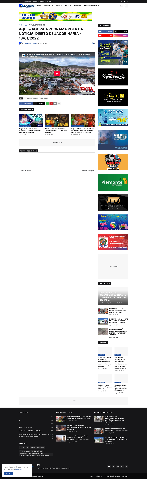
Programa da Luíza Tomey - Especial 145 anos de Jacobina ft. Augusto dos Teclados (30, 130)
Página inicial (23, 25)
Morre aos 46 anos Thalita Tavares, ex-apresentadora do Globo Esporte (121, 387)
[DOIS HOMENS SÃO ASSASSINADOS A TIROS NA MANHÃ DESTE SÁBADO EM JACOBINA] (99, 419)
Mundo (77, 6)
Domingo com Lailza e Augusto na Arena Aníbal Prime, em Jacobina (79, 417)
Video (41, 98)
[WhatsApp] (47, 103)
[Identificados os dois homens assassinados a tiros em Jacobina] (103, 311)
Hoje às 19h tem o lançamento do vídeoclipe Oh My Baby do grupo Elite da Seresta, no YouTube (82, 130)
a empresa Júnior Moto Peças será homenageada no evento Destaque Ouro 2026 (36, 436)
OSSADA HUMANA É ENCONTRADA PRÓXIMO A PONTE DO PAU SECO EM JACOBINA (118, 332)
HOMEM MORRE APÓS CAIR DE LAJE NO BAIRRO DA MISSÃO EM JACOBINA (118, 320)
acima (74, 401)
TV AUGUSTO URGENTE (37, 25)
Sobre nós (99, 476)
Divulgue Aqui (57, 142)
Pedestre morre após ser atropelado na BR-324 (105, 387)
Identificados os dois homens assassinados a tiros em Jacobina (117, 310)
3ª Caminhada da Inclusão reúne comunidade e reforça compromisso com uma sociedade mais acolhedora (120, 363)
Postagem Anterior (26, 170)
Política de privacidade (112, 476)
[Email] (55, 103)
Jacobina (47, 6)
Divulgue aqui (113, 266)
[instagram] (122, 466)
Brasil (67, 6)
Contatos (49, 1)
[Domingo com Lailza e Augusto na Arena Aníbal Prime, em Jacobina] (61, 419)
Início (20, 1)
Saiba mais (18, 469)
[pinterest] (127, 1)
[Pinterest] (51, 103)
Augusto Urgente (37, 476)
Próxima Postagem (88, 170)
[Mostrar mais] (59, 103)
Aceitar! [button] (8, 473)
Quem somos (27, 1)
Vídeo (46, 98)
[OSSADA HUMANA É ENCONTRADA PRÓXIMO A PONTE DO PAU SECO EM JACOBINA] (103, 331)
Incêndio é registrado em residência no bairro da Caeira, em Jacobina (79, 427)
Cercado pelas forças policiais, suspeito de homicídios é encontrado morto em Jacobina (78, 437)
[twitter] (121, 1)
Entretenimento (90, 6)
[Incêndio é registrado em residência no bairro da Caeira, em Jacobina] (61, 428)
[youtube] (124, 1)
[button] (121, 6)
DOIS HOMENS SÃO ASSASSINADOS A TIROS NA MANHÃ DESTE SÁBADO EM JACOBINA (114, 419)
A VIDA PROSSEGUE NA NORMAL (36, 431)
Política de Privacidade (39, 1)
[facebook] (118, 1)
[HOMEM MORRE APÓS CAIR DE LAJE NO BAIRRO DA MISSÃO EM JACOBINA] (103, 321)
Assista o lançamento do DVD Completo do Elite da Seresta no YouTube (56, 130)
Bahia (58, 6)
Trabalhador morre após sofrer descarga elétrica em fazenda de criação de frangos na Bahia (104, 362)
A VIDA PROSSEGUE (36, 427)
